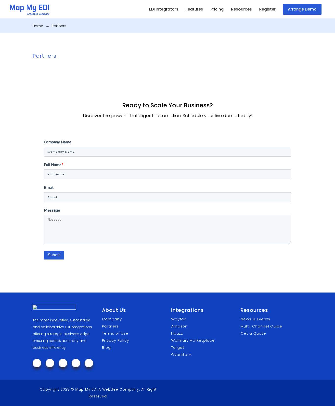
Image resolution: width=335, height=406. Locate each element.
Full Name (53, 165)
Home (38, 25)
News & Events (255, 319)
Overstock (181, 354)
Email (48, 187)
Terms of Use (115, 333)
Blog (106, 347)
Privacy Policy (115, 340)
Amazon (179, 326)
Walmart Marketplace (193, 340)
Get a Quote (253, 333)
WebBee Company (120, 389)
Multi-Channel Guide (261, 326)
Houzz (177, 333)
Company (112, 319)
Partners (110, 326)
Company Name (57, 142)
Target (177, 347)
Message (52, 210)
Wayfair (178, 319)
